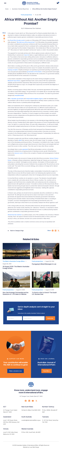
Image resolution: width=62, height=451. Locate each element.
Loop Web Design (34, 447)
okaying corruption (13, 69)
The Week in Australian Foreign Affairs (14, 261)
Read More (46, 371)
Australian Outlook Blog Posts (20, 9)
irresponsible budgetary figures (34, 98)
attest (20, 140)
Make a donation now (15, 371)
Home (6, 9)
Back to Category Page (17, 230)
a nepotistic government (16, 98)
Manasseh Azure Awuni (14, 80)
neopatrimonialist (19, 95)
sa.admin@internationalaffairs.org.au (31, 420)
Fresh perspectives (26, 14)
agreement (25, 149)
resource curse (18, 153)
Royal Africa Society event (17, 40)
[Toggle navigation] (5, 3)
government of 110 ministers (34, 71)
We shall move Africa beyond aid (25, 42)
